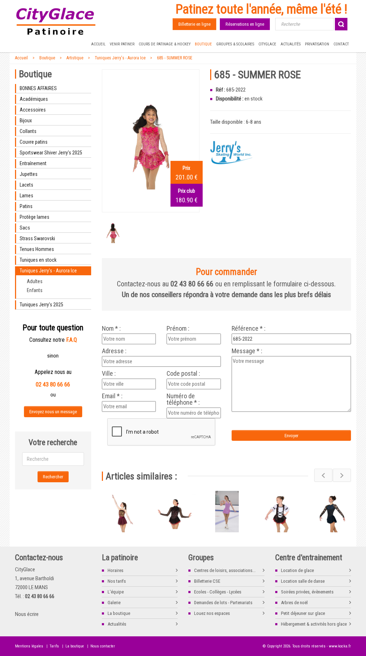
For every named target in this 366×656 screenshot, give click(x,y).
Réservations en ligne (245, 24)
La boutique (119, 613)
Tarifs (54, 646)
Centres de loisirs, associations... (225, 570)
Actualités (291, 44)
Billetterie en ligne (194, 24)
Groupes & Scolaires (235, 44)
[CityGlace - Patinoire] (56, 21)
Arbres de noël (294, 602)
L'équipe (116, 592)
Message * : (247, 351)
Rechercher (53, 476)
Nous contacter (102, 646)
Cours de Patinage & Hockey (165, 44)
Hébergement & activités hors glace (314, 624)
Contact (341, 44)
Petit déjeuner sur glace (303, 613)
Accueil (98, 44)
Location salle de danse (303, 581)
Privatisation (317, 44)
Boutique (203, 44)
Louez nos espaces (212, 613)
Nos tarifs (117, 581)
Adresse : (114, 351)
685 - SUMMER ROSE (174, 57)
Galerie (114, 602)
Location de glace (297, 570)
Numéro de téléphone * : (183, 399)
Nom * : (111, 328)
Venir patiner (122, 44)
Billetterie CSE (207, 581)
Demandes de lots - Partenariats (223, 602)
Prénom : (178, 328)
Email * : (112, 396)
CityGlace (267, 44)
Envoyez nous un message (53, 411)
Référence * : (249, 328)
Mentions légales (29, 646)
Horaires (115, 570)
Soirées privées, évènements (307, 592)
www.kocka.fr (340, 646)
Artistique (74, 57)
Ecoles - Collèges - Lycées (217, 592)
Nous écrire (27, 614)
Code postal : (183, 373)
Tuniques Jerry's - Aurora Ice (120, 57)
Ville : (109, 373)
